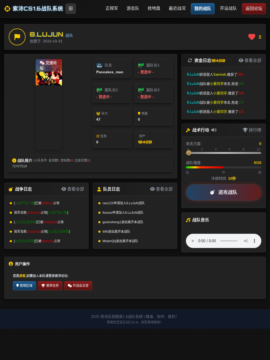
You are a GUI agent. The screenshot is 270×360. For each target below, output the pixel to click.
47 (98, 119)
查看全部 (75, 189)
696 (105, 231)
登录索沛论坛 (58, 276)
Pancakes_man (109, 72)
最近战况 (177, 8)
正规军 (111, 8)
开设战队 (228, 8)
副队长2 (111, 90)
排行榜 (254, 130)
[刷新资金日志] (191, 60)
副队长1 (153, 65)
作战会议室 (81, 286)
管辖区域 (26, 286)
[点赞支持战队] (252, 37)
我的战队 (202, 8)
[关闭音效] (213, 130)
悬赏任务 (52, 286)
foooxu (107, 213)
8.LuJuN (46, 34)
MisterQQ (109, 241)
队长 (108, 65)
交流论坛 (48, 65)
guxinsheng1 (112, 222)
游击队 (133, 8)
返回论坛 (253, 8)
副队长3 (153, 90)
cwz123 (108, 203)
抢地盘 (154, 8)
